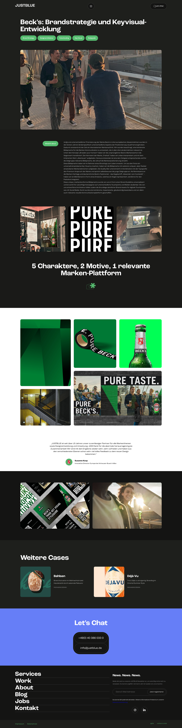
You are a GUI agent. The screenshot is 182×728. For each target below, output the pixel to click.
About (24, 688)
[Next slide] (161, 582)
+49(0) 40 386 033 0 (91, 638)
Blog (21, 695)
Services (28, 674)
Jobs (22, 702)
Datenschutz (32, 724)
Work (23, 681)
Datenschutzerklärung (120, 702)
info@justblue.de (91, 648)
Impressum (19, 724)
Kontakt (27, 708)
